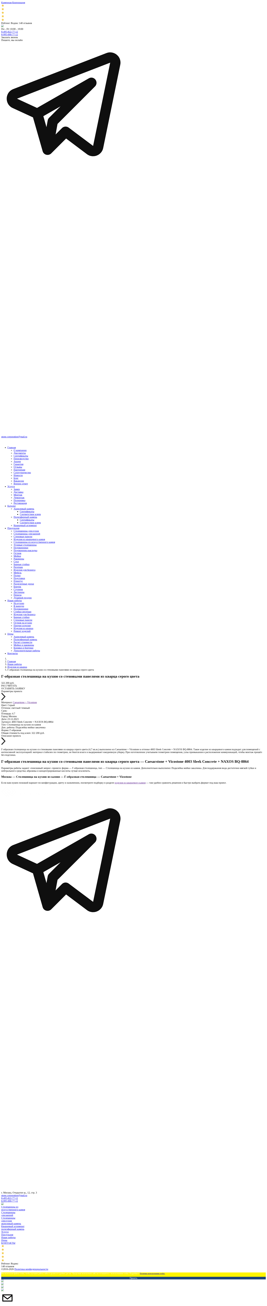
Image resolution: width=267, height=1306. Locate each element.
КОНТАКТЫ (8, 1243)
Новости (18, 475)
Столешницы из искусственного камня (34, 542)
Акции (17, 461)
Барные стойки (22, 564)
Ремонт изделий (22, 631)
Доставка (18, 492)
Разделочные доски (24, 584)
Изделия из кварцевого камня (29, 539)
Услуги (11, 486)
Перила (17, 595)
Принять (133, 1278)
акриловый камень (11, 1223)
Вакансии (19, 481)
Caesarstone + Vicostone (25, 702)
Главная (11, 447)
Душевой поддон (23, 597)
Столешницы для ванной (27, 533)
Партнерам (19, 469)
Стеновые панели (23, 536)
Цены (10, 634)
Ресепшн (18, 567)
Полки (17, 575)
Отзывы (18, 467)
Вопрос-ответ (21, 483)
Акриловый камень (24, 508)
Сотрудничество (22, 472)
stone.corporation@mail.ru (14, 436)
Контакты (12, 653)
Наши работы (14, 600)
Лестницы (19, 592)
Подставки (19, 578)
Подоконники (21, 547)
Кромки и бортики (23, 648)
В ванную (19, 606)
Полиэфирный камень (25, 517)
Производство (21, 458)
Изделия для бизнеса (24, 570)
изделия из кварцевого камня (130, 782)
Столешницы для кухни (26, 531)
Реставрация (20, 503)
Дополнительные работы (27, 650)
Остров (17, 553)
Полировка (19, 500)
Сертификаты (21, 456)
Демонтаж (19, 497)
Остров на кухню (23, 622)
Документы (20, 453)
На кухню (19, 603)
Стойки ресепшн (22, 611)
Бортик (17, 586)
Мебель (17, 572)
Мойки (17, 556)
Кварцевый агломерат (25, 525)
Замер (17, 489)
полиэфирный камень (12, 1229)
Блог (16, 478)
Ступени (18, 589)
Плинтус (18, 581)
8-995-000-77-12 (9, 34)
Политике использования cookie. (152, 1273)
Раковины (19, 558)
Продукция (13, 528)
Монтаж (18, 494)
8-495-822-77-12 (9, 31)
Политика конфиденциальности (31, 1269)
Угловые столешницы (25, 545)
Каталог (11, 506)
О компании (20, 450)
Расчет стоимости (23, 642)
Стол (16, 561)
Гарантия (18, 464)
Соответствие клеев (30, 514)
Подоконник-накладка (25, 550)
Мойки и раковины (24, 645)
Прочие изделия (22, 625)
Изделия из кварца (23, 628)
